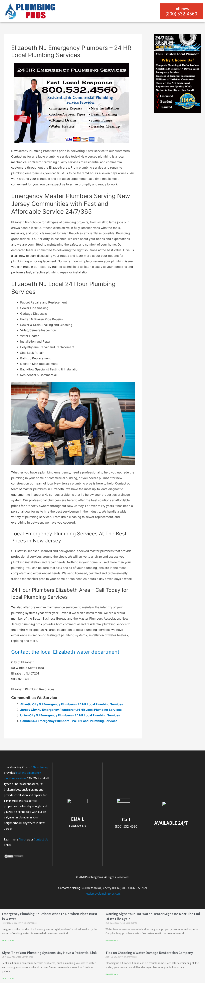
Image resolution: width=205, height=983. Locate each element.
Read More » (8, 940)
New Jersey (40, 767)
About (22, 839)
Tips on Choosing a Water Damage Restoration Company (149, 952)
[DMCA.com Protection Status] (14, 856)
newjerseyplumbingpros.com (103, 893)
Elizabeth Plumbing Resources (32, 689)
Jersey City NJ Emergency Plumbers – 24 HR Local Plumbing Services (71, 710)
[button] (153, 11)
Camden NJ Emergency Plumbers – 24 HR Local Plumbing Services (68, 721)
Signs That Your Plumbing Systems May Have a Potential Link (49, 952)
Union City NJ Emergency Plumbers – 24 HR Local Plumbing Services (70, 715)
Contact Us (41, 839)
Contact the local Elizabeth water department (65, 652)
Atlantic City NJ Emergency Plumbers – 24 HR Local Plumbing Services (71, 704)
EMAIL (77, 819)
